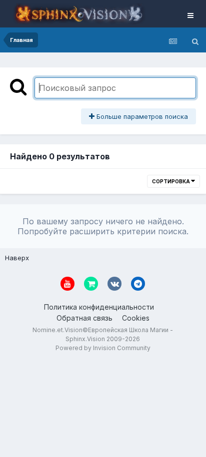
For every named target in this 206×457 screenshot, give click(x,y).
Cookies (136, 318)
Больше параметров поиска (141, 116)
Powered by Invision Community (103, 348)
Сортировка (171, 181)
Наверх (17, 258)
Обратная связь (84, 318)
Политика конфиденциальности (99, 307)
